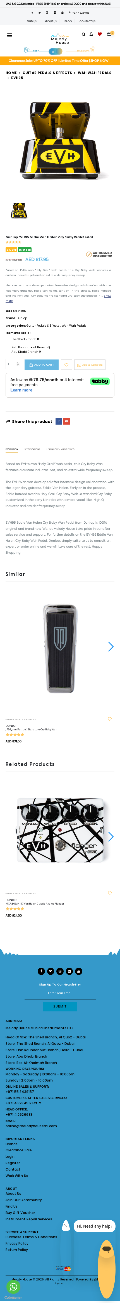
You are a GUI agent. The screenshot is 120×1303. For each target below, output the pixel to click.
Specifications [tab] (32, 449)
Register (13, 1163)
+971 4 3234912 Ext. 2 (23, 1103)
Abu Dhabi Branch (25, 352)
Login (10, 1156)
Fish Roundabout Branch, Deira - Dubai (49, 1050)
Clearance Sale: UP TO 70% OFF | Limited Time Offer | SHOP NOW (58, 61)
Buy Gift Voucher (20, 1212)
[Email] (66, 421)
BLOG (68, 21)
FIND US (32, 21)
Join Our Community (24, 1200)
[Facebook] (59, 421)
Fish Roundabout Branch (30, 347)
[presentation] (110, 646)
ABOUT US (50, 21)
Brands (12, 1144)
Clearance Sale (19, 1150)
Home (11, 72)
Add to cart (44, 364)
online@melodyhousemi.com (31, 1126)
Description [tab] (12, 449)
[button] (110, 32)
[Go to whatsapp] (13, 1287)
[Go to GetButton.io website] (13, 1297)
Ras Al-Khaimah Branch (36, 1062)
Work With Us (17, 1175)
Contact (13, 1169)
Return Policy (17, 1249)
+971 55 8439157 (20, 1091)
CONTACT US (87, 21)
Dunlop (22, 318)
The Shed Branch (24, 339)
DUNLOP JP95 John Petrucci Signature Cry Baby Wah (31, 727)
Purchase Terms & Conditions (31, 1237)
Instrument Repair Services (29, 1219)
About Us (13, 1193)
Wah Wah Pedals (94, 72)
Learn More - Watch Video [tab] (61, 449)
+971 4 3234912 (80, 12)
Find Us (12, 1206)
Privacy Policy (17, 1243)
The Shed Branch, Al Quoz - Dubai (57, 1037)
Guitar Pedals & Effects (47, 72)
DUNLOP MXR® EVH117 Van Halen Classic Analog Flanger (35, 901)
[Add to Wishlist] (66, 364)
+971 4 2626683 (19, 1114)
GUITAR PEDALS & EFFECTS (21, 719)
